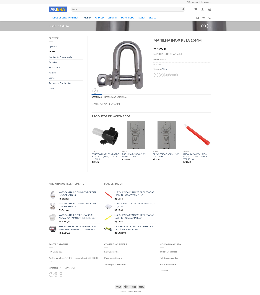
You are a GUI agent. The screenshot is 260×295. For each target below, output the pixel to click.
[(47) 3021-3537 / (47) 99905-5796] (209, 18)
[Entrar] (202, 9)
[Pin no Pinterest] (170, 75)
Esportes (113, 18)
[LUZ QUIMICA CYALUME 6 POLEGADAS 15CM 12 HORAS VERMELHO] (197, 135)
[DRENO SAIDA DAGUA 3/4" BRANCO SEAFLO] (136, 135)
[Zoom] (95, 91)
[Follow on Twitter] (61, 274)
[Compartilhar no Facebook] (156, 75)
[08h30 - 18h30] (203, 18)
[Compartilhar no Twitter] (161, 75)
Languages (205, 2)
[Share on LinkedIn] (175, 75)
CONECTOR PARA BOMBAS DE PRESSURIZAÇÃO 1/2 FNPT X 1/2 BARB (105, 156)
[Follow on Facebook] (51, 274)
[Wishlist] (195, 9)
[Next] (211, 144)
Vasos (51, 88)
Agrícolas (53, 46)
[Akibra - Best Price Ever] (58, 9)
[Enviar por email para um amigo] (165, 75)
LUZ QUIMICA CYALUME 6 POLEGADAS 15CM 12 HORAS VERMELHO (196, 156)
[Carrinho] (209, 9)
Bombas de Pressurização (60, 57)
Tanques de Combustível (60, 83)
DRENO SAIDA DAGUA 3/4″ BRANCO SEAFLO (134, 155)
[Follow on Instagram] (56, 274)
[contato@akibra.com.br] (197, 18)
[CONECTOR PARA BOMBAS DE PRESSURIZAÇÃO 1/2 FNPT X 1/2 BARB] (105, 135)
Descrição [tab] (97, 97)
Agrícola (99, 18)
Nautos (142, 18)
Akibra (87, 18)
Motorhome (127, 18)
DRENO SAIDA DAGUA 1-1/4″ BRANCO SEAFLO (166, 155)
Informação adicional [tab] (115, 97)
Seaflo (152, 18)
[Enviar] (183, 9)
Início (53, 26)
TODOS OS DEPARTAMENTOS (65, 18)
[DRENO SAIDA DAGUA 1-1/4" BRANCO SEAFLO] (167, 135)
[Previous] (92, 144)
